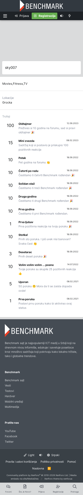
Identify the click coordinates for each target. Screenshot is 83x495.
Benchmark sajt (14, 380)
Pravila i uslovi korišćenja (21, 461)
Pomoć (71, 461)
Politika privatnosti (52, 461)
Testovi (9, 390)
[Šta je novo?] (69, 16)
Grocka (7, 102)
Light (30, 455)
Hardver (10, 396)
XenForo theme (52, 478)
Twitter (9, 441)
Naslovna (38, 468)
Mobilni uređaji (14, 401)
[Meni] (5, 16)
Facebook (11, 436)
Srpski (55, 455)
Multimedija (12, 406)
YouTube (10, 431)
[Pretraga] (78, 16)
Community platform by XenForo (37, 475)
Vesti (8, 385)
